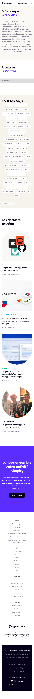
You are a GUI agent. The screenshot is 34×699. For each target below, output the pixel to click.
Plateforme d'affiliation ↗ (17, 537)
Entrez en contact (17, 495)
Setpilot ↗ (17, 567)
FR (9, 635)
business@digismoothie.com (17, 677)
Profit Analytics (17, 530)
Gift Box (17, 554)
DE (13, 635)
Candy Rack (16, 551)
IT (23, 635)
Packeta (17, 564)
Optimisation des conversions (17, 540)
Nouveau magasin (17, 524)
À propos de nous (17, 605)
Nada (17, 557)
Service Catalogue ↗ (17, 542)
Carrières (17, 609)
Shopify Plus (17, 527)
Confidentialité (10, 657)
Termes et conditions (22, 657)
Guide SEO (17, 590)
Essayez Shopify (22, 3)
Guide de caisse (17, 586)
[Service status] (17, 685)
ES (16, 635)
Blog (17, 580)
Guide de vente (16, 593)
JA (20, 635)
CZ (27, 635)
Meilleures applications (17, 583)
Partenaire (17, 615)
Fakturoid (17, 561)
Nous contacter (17, 612)
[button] (31, 3)
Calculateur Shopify (17, 596)
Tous (17, 570)
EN (6, 635)
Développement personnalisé (17, 533)
